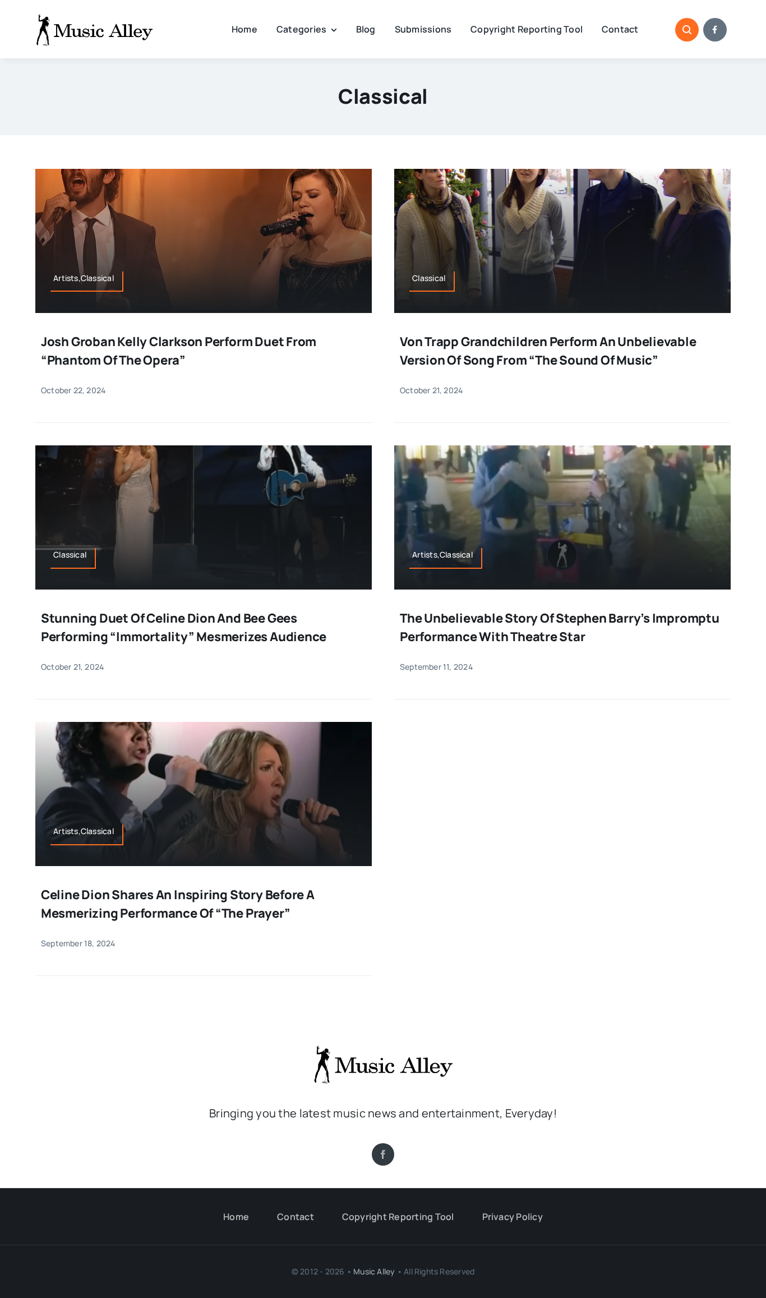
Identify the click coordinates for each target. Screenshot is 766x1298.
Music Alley (374, 1271)
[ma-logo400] (94, 17)
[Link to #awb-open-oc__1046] (687, 30)
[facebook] (383, 1154)
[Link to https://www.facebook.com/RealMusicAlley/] (715, 30)
